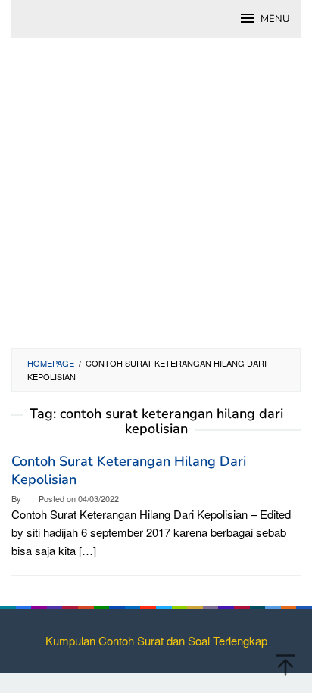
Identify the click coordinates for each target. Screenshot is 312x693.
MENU (275, 19)
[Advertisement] (156, 201)
